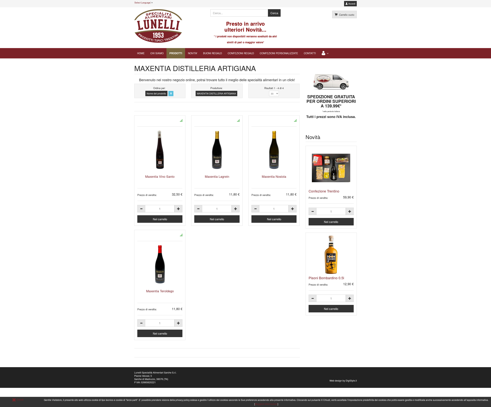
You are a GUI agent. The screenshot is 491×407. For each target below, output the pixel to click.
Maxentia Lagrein (217, 176)
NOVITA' (192, 53)
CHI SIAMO (157, 53)
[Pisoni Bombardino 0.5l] (331, 255)
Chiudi (20, 399)
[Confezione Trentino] (331, 168)
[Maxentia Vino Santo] (159, 150)
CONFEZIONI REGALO (241, 53)
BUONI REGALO (212, 53)
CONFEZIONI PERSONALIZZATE (279, 53)
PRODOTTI (175, 53)
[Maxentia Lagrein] (216, 150)
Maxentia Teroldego (160, 291)
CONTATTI (310, 53)
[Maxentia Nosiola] (274, 150)
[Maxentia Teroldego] (159, 264)
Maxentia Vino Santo (160, 176)
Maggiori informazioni (266, 403)
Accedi (351, 3)
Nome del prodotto (156, 93)
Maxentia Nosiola (274, 176)
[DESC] (170, 93)
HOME (141, 53)
